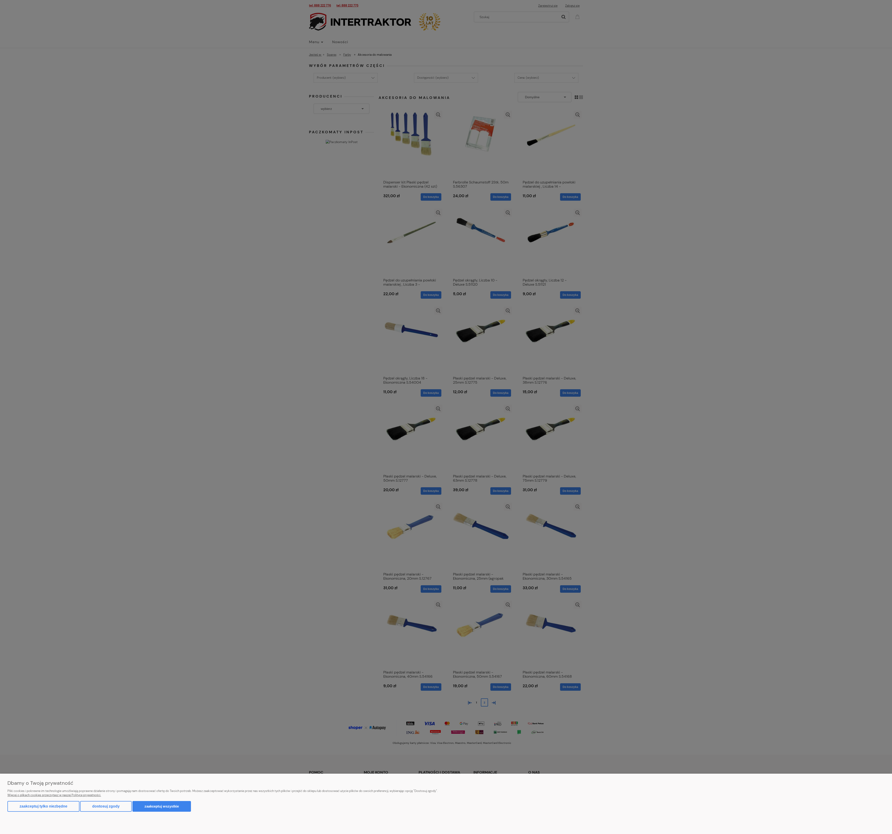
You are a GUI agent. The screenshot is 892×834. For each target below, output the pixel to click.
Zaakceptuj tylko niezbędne (43, 806)
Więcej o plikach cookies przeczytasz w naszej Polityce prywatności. (54, 795)
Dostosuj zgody (106, 806)
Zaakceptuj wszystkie (161, 806)
